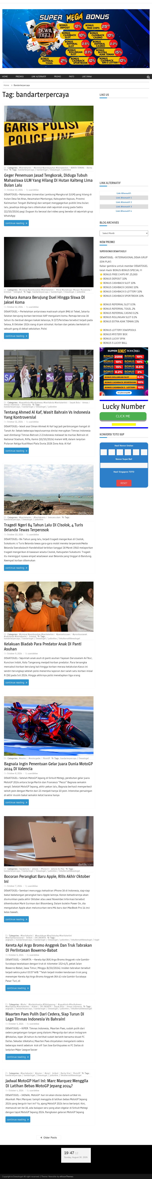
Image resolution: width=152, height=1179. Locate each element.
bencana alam (54, 517)
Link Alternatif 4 (124, 211)
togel (96, 939)
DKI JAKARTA (40, 937)
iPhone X (45, 868)
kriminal (7, 291)
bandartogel (42, 169)
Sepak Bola (75, 402)
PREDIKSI (20, 76)
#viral (47, 1073)
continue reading (14, 223)
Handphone (24, 868)
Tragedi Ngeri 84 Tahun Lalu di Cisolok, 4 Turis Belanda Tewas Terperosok (43, 527)
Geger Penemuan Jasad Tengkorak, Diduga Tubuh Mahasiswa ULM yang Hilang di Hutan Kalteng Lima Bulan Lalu (48, 180)
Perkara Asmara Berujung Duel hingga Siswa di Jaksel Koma (44, 300)
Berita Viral (66, 1073)
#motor (22, 758)
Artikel (29, 937)
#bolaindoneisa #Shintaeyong (41, 1004)
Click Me (123, 416)
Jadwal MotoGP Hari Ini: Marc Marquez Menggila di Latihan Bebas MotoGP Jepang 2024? (46, 1083)
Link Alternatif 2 (124, 202)
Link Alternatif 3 (124, 206)
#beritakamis (40, 517)
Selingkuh (18, 291)
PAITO (71, 76)
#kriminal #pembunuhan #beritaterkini (51, 167)
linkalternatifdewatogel (69, 638)
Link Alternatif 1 (124, 197)
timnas (85, 402)
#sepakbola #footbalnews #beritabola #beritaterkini (43, 402)
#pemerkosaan (63, 634)
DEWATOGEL (106, 257)
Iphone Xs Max (57, 868)
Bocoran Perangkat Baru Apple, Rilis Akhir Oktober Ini (47, 879)
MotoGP (46, 758)
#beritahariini (25, 167)
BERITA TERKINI (77, 167)
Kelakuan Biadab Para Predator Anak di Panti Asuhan (42, 646)
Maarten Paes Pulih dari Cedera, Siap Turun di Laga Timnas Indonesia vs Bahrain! (44, 1016)
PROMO (57, 76)
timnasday (26, 404)
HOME (5, 76)
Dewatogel (55, 169)
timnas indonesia (11, 404)
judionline (66, 169)
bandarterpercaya (26, 169)
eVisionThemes (66, 1176)
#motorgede (34, 758)
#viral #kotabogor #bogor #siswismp (73, 289)
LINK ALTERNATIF (39, 76)
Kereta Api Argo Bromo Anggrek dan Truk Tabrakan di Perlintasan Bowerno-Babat (48, 948)
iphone (35, 868)
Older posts (50, 1137)
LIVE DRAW (87, 76)
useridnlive (34, 190)
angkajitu (9, 939)
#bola (23, 1004)
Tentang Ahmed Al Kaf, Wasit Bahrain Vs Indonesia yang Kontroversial (47, 415)
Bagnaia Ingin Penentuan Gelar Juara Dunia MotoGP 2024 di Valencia (48, 766)
